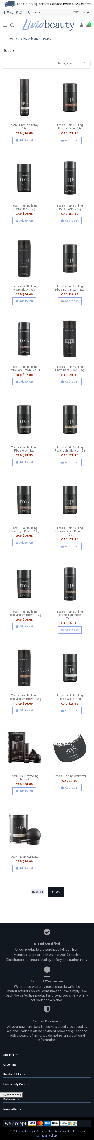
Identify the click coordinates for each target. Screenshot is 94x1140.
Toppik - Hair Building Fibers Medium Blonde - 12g (69, 531)
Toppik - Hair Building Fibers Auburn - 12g (70, 127)
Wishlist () (83, 12)
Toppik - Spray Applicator (24, 856)
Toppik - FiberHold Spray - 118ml (24, 127)
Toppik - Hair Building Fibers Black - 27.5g (70, 207)
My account (33, 12)
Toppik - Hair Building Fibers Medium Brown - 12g (24, 613)
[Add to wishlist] (19, 120)
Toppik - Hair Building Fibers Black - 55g (24, 288)
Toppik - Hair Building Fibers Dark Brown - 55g (69, 368)
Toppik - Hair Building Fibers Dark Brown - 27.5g (24, 368)
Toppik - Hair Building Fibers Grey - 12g (24, 449)
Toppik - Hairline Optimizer (70, 776)
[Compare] (24, 120)
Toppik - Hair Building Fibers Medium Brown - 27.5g (70, 615)
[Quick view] (29, 120)
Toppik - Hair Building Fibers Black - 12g (24, 207)
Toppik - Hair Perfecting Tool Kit (24, 777)
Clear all (38, 891)
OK (57, 892)
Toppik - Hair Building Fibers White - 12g (70, 697)
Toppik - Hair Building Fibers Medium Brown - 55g (24, 697)
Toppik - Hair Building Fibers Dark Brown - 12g (69, 288)
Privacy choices (11, 1095)
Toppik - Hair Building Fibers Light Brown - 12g (24, 529)
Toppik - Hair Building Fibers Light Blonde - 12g (70, 449)
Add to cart (26, 140)
